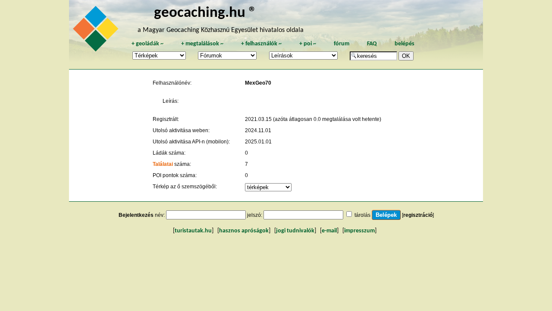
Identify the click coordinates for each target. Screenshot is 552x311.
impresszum (359, 231)
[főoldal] (97, 31)
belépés (404, 44)
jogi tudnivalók (295, 231)
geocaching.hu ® (205, 13)
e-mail (329, 231)
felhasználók (261, 44)
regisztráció (418, 215)
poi (308, 44)
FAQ (372, 44)
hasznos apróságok (244, 231)
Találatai (163, 164)
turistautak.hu (193, 231)
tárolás (362, 215)
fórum (341, 44)
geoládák (147, 44)
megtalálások (202, 44)
